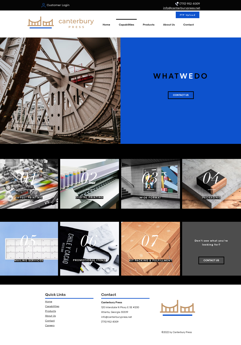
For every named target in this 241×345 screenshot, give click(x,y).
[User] (43, 5)
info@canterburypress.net (116, 317)
